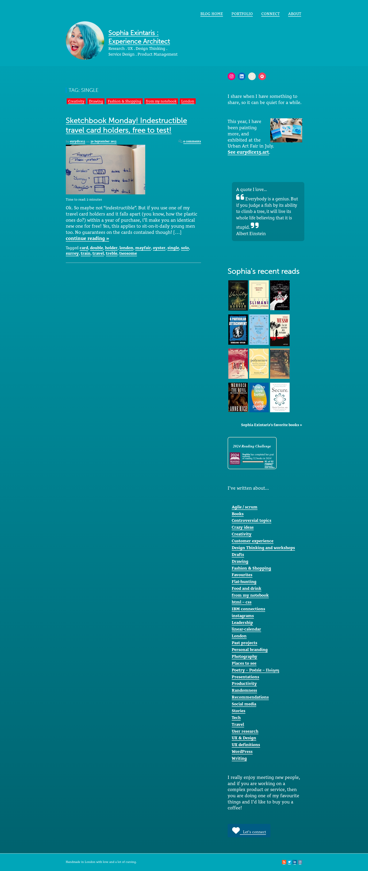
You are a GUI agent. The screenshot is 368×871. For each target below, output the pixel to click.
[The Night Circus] (280, 294)
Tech (236, 717)
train (86, 253)
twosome (128, 253)
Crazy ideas (243, 527)
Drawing (96, 101)
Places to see (244, 663)
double (96, 247)
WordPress (242, 751)
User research (245, 731)
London (187, 101)
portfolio (242, 13)
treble (111, 253)
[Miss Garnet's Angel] (280, 363)
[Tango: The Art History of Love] (238, 363)
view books (269, 467)
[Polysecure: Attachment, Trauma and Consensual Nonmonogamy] (259, 363)
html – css (242, 602)
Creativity (76, 101)
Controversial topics (251, 520)
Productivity (244, 683)
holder (111, 247)
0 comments (192, 141)
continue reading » (87, 238)
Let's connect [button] (253, 832)
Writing (239, 758)
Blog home (211, 13)
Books (238, 513)
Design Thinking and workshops (263, 547)
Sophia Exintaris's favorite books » (271, 425)
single (173, 247)
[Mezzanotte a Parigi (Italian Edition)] (259, 329)
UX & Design (244, 737)
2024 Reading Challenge (252, 446)
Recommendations (250, 697)
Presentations (245, 676)
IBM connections (248, 608)
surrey (72, 253)
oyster (159, 247)
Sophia (246, 454)
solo (185, 247)
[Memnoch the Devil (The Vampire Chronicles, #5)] (238, 396)
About (294, 13)
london (126, 247)
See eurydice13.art (248, 152)
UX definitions (246, 744)
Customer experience (252, 540)
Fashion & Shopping (124, 101)
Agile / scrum (244, 507)
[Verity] (238, 295)
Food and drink (246, 588)
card (84, 247)
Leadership (242, 622)
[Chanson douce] (259, 294)
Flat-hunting (244, 581)
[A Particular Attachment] (238, 329)
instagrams (243, 615)
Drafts (238, 554)
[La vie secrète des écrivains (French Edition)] (280, 330)
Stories (238, 710)
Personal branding (250, 649)
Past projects (244, 642)
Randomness (244, 690)
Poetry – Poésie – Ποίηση (255, 670)
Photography (244, 656)
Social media (244, 704)
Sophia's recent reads (264, 271)
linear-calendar (246, 629)
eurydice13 (77, 141)
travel (98, 253)
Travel (238, 724)
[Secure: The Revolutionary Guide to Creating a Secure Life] (280, 397)
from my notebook (161, 101)
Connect (270, 13)
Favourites (242, 574)
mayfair (143, 247)
